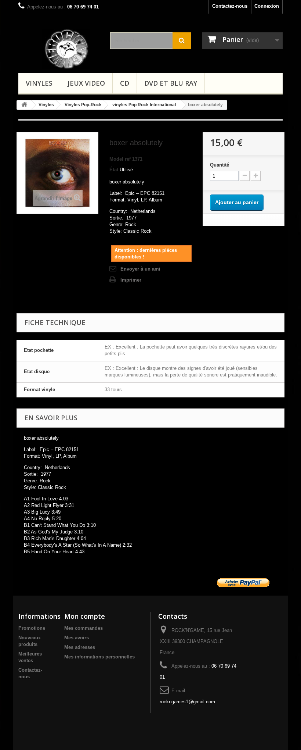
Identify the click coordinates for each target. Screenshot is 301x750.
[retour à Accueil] (24, 105)
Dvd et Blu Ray (170, 83)
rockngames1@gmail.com (187, 701)
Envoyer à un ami (140, 269)
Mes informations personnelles (99, 657)
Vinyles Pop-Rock (83, 104)
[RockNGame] (70, 49)
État (113, 169)
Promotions (31, 628)
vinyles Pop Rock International (144, 104)
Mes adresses (79, 647)
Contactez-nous (229, 6)
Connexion (266, 6)
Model (116, 159)
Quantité (219, 165)
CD (124, 83)
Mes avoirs (76, 637)
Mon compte (84, 616)
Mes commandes (83, 628)
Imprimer (130, 280)
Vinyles (39, 83)
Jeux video (86, 83)
